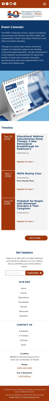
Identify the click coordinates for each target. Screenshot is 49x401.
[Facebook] (3, 4)
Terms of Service (29, 397)
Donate (23, 307)
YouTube (23, 340)
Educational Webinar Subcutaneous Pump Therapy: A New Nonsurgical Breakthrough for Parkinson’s (30, 142)
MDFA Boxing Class (29, 173)
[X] (7, 4)
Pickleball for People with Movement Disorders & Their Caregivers (30, 205)
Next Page (34, 238)
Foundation (23, 302)
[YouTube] (11, 4)
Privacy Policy (14, 397)
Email (23, 345)
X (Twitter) (23, 336)
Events (24, 293)
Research (23, 316)
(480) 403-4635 (24, 368)
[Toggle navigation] (44, 4)
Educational (23, 297)
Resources (23, 311)
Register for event (25, 162)
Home (23, 288)
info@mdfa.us (24, 376)
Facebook (23, 331)
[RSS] (15, 4)
